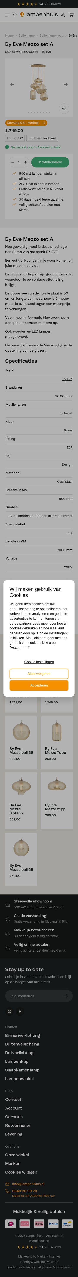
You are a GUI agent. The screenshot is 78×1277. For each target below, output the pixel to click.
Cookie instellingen (39, 662)
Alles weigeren (39, 673)
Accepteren (39, 685)
